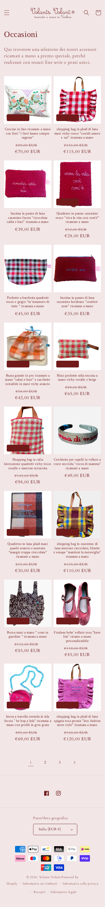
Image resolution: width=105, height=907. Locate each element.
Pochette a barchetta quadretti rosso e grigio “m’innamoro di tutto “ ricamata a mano (27, 302)
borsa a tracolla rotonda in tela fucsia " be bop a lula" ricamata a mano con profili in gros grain (27, 721)
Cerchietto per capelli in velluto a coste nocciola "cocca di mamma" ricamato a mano (77, 464)
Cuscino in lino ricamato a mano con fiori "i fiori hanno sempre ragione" (28, 133)
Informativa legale (64, 892)
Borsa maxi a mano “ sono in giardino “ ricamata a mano (27, 635)
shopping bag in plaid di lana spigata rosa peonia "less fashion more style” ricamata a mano (77, 721)
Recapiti (40, 892)
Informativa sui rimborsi (40, 884)
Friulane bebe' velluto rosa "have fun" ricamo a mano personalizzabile (77, 637)
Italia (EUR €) (50, 829)
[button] (7, 13)
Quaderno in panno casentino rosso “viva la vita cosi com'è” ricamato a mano (77, 218)
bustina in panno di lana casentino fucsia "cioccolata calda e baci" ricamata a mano (27, 218)
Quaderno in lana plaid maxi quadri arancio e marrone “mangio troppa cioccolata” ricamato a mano (28, 550)
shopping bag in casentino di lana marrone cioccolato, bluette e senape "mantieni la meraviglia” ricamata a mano (77, 550)
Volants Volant (50, 877)
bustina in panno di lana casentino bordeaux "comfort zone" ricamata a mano (77, 302)
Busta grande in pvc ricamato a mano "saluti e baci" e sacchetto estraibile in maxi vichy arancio (27, 380)
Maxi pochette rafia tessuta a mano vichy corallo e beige (77, 378)
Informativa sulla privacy (81, 884)
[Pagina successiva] (74, 762)
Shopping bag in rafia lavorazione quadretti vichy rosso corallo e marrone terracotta (27, 464)
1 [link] (31, 762)
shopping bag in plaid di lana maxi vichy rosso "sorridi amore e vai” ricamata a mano (77, 133)
